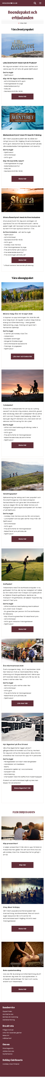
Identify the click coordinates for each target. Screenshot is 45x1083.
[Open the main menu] (40, 3)
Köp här (22, 865)
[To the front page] (9, 3)
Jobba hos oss (8, 1051)
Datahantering (9, 1020)
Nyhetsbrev (8, 1054)
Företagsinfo (8, 1048)
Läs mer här (22, 703)
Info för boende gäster (12, 1033)
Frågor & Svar (8, 1030)
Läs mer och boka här (22, 356)
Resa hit (6, 1035)
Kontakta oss (8, 1014)
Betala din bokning (10, 1017)
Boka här (22, 96)
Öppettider (7, 1011)
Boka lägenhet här (22, 788)
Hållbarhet (7, 1038)
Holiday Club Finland (11, 1064)
